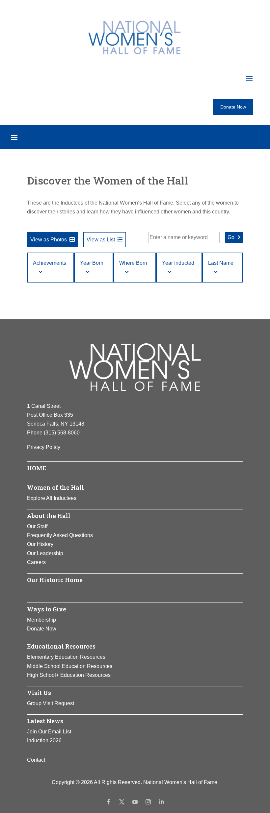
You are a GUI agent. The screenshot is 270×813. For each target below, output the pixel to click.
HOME (36, 468)
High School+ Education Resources (69, 675)
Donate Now (233, 107)
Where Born (133, 263)
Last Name (220, 263)
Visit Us (39, 693)
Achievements (49, 263)
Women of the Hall (55, 487)
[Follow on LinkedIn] (161, 802)
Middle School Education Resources (69, 666)
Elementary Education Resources (66, 657)
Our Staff (37, 526)
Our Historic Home (55, 580)
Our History (40, 544)
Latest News (45, 721)
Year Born (91, 263)
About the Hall (48, 516)
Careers (36, 562)
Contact (36, 760)
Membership (41, 620)
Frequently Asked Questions (60, 535)
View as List (101, 239)
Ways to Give (46, 609)
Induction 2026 (44, 740)
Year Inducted (178, 263)
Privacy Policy (43, 447)
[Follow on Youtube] (135, 802)
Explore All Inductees (51, 498)
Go (231, 237)
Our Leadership (45, 553)
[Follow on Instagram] (148, 802)
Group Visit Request (50, 703)
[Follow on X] (122, 802)
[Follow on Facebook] (108, 802)
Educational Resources (61, 646)
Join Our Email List (49, 731)
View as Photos (48, 239)
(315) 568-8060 (62, 432)
